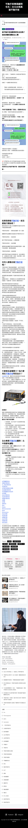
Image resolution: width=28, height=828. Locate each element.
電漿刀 (5, 792)
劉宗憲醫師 (6, 731)
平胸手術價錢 (14, 549)
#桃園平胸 (4, 520)
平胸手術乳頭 (6, 546)
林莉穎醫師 (6, 776)
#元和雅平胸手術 (6, 490)
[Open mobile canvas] (1, 15)
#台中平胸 (4, 519)
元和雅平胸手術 (16, 541)
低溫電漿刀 (5, 376)
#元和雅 (4, 493)
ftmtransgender (10, 29)
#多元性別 (4, 522)
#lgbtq (4, 507)
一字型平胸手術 (7, 725)
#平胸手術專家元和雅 (7, 488)
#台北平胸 (4, 514)
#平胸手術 (4, 486)
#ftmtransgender (6, 508)
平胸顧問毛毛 (6, 551)
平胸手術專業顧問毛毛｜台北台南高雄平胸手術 (14, 7)
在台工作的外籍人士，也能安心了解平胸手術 (14, 671)
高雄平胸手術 (7, 802)
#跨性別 (4, 503)
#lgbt (3, 510)
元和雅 (9, 541)
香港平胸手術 (7, 799)
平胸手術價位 (14, 546)
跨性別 (5, 786)
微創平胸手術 (7, 767)
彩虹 (5, 763)
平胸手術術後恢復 (8, 754)
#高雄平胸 (4, 517)
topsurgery (6, 722)
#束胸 (3, 500)
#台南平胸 (4, 515)
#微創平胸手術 (6, 483)
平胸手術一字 (21, 543)
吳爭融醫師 (6, 741)
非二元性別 (6, 795)
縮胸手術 (6, 783)
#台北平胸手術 (6, 495)
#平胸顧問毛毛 (6, 481)
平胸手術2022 (13, 543)
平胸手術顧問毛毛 (7, 37)
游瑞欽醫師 (6, 779)
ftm (3, 29)
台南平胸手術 (7, 738)
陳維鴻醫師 (6, 789)
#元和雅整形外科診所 (7, 491)
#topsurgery (5, 512)
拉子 (5, 770)
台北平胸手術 (7, 734)
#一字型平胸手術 (6, 484)
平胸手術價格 (6, 549)
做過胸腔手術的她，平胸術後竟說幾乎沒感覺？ (14, 679)
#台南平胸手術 (6, 496)
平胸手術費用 (7, 757)
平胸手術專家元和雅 (8, 751)
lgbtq (5, 718)
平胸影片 (6, 744)
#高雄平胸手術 (6, 498)
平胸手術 (15, 221)
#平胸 (3, 502)
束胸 (5, 773)
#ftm (3, 505)
